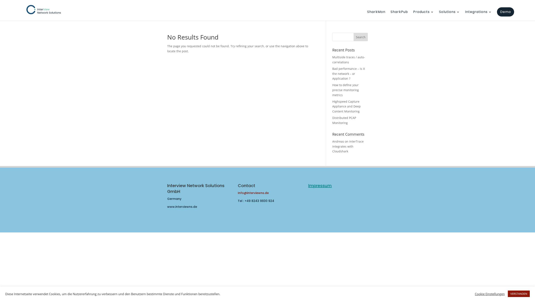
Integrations (476, 12)
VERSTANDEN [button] (518, 294)
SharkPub (399, 12)
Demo (505, 11)
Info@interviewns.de (253, 193)
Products (421, 12)
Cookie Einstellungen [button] (490, 294)
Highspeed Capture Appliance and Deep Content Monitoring (346, 106)
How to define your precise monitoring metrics (345, 90)
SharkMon (376, 12)
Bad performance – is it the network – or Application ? (348, 74)
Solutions (447, 12)
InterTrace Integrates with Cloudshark (348, 146)
